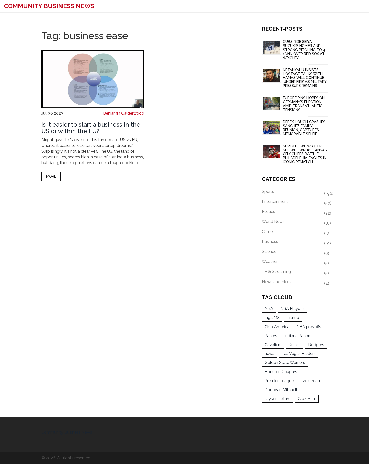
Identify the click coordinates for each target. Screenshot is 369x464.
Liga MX (272, 317)
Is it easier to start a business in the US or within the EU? (90, 128)
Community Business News (49, 6)
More (51, 176)
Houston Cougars (281, 371)
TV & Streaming (295, 272)
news (269, 353)
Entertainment (295, 202)
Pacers (271, 335)
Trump (293, 317)
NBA (269, 308)
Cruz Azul (307, 398)
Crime (295, 232)
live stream (311, 380)
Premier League (279, 380)
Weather (295, 262)
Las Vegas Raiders (299, 353)
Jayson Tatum (278, 398)
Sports (295, 192)
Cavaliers (273, 344)
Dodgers (316, 344)
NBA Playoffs (292, 308)
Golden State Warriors (285, 362)
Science (295, 252)
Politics (295, 212)
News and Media (295, 282)
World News (295, 222)
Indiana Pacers (297, 335)
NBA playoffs (309, 326)
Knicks (295, 344)
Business (295, 242)
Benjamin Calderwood (123, 113)
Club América (277, 326)
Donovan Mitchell (281, 389)
